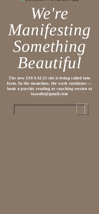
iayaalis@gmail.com (49, 94)
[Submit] (82, 109)
